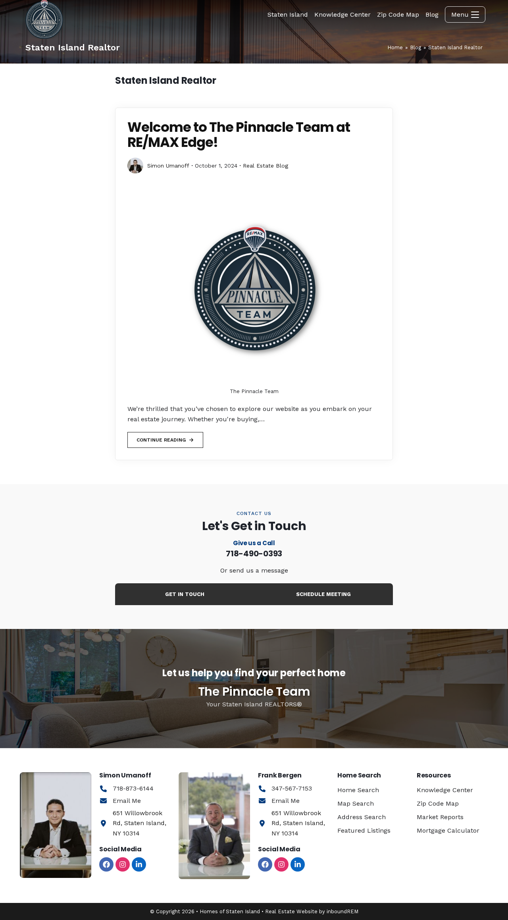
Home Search (358, 790)
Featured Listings (364, 830)
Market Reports (440, 817)
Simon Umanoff (168, 165)
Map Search (355, 803)
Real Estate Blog (265, 165)
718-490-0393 (254, 553)
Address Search (361, 817)
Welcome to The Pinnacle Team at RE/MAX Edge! (238, 134)
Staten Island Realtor (455, 47)
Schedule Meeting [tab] (323, 594)
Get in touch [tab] (184, 594)
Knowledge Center (445, 790)
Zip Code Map (438, 803)
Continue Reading (161, 437)
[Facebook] (106, 864)
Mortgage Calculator (448, 830)
